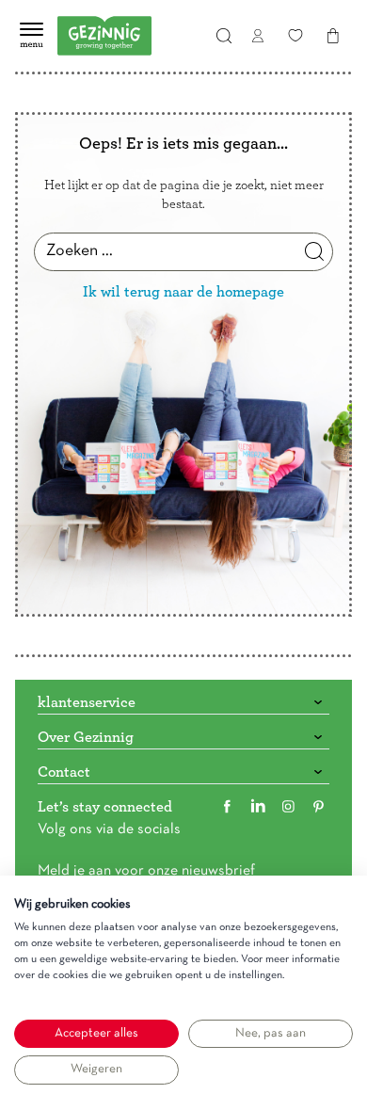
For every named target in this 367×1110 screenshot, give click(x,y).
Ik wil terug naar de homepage (183, 291)
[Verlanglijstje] (295, 36)
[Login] (258, 36)
